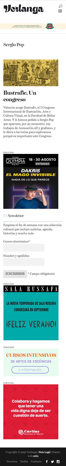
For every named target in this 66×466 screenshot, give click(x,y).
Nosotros (12, 461)
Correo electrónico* (16, 241)
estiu (35, 456)
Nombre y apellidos (16, 256)
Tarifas (24, 461)
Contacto (36, 461)
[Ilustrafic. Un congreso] (30, 72)
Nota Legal (45, 452)
